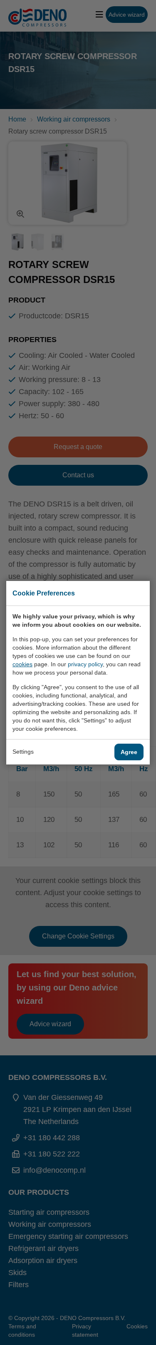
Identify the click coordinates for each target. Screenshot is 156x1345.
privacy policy (85, 664)
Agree (129, 752)
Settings (23, 751)
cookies (22, 664)
